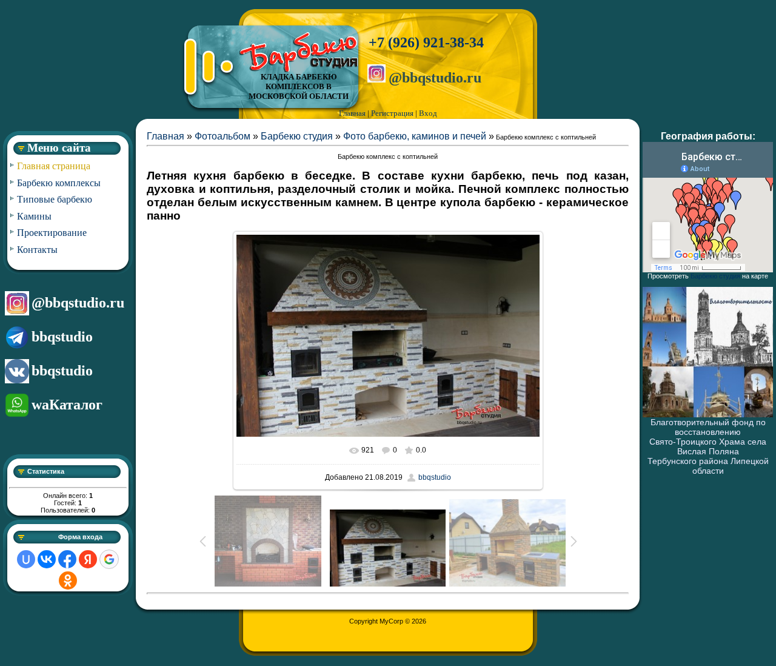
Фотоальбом (222, 136)
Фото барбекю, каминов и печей (414, 136)
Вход (428, 113)
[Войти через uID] (26, 559)
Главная (352, 113)
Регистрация (392, 113)
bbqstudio (62, 337)
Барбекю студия (297, 136)
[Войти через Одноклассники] (68, 580)
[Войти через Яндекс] (88, 559)
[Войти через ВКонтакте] (47, 559)
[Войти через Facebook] (67, 559)
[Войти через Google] (109, 559)
